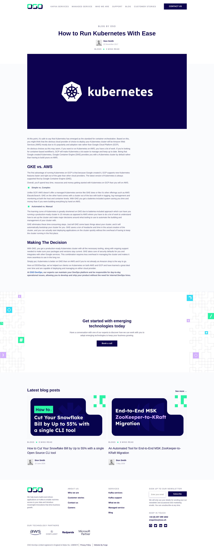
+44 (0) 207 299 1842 (158, 517)
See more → (181, 391)
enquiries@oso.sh (157, 520)
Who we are (73, 493)
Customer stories (76, 498)
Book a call (107, 343)
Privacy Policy (85, 545)
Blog (110, 513)
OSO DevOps (36, 272)
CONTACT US (175, 6)
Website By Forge (100, 545)
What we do (114, 503)
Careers (71, 508)
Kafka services (115, 493)
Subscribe (177, 494)
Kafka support (115, 498)
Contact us (73, 503)
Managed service (116, 508)
